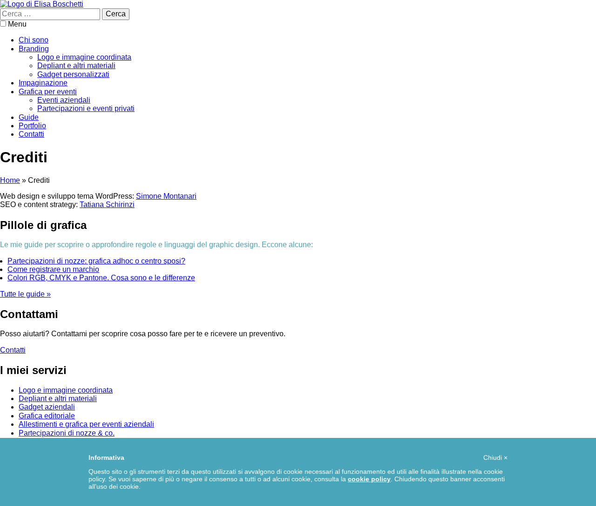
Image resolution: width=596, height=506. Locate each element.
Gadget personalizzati (73, 74)
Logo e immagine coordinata (84, 57)
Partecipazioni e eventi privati (86, 108)
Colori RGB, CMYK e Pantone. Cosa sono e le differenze (101, 278)
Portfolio (32, 126)
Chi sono (33, 40)
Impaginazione (43, 83)
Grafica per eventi (48, 92)
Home (10, 180)
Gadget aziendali (47, 407)
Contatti (31, 134)
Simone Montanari (166, 196)
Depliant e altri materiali (76, 65)
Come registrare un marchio (53, 269)
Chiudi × (495, 457)
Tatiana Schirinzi (107, 204)
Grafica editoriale (47, 416)
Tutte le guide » (25, 294)
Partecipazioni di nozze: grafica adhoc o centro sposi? (96, 261)
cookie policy (369, 479)
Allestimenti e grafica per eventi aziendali (86, 424)
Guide (29, 117)
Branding (34, 49)
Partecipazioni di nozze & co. (67, 433)
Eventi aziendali (63, 100)
